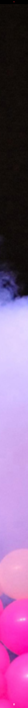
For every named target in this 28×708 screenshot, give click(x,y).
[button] (14, 2)
